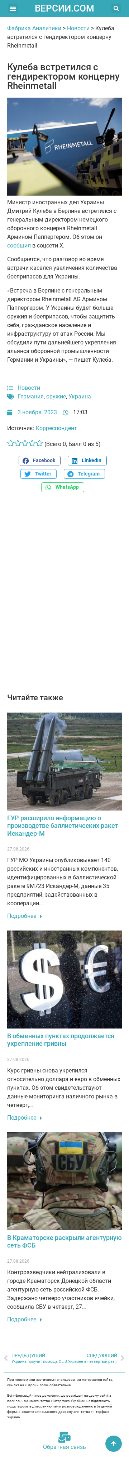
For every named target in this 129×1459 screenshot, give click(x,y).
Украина (79, 396)
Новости (78, 28)
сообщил (19, 245)
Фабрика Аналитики (34, 28)
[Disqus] (64, 597)
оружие (56, 396)
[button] (13, 8)
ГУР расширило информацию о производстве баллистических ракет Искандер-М (62, 825)
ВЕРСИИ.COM (64, 8)
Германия (31, 396)
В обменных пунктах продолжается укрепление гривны (60, 1040)
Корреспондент (56, 428)
